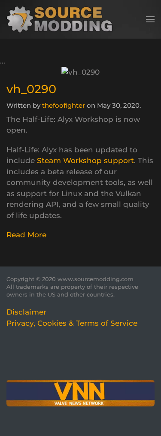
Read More (26, 234)
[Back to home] (62, 19)
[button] (150, 19)
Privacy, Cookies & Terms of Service (71, 323)
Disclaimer (26, 312)
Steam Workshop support (85, 160)
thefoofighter (63, 105)
